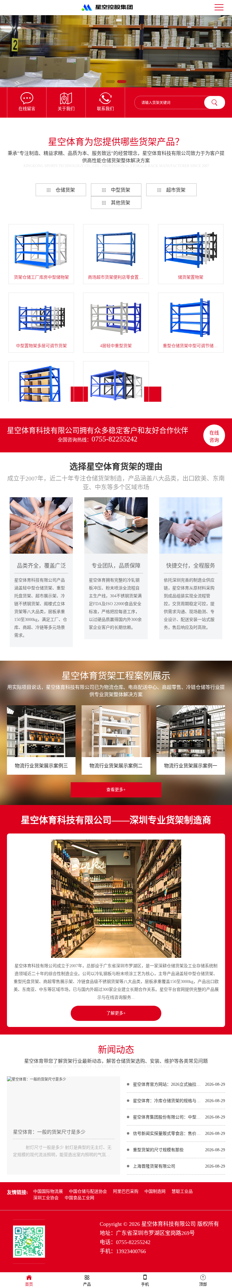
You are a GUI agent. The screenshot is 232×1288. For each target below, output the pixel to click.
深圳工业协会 (46, 1198)
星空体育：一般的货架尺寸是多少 (49, 1132)
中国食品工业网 (79, 1198)
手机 (145, 1284)
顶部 (203, 1284)
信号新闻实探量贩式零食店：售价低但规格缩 (167, 1133)
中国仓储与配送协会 (88, 1191)
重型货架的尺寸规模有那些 (158, 1150)
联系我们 (105, 108)
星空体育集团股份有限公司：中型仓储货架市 (167, 1117)
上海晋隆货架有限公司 (154, 1166)
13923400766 (131, 1251)
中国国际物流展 (48, 1191)
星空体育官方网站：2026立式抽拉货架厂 (167, 1084)
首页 (29, 1284)
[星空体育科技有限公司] (110, 11)
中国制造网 (155, 1191)
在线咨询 (214, 436)
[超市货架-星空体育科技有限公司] (116, 51)
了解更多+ (116, 1013)
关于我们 (66, 108)
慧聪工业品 (182, 1191)
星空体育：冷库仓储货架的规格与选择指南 (167, 1100)
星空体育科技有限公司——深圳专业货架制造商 (116, 820)
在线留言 (26, 108)
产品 (87, 1284)
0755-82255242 (114, 439)
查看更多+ (116, 789)
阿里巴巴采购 (125, 1191)
